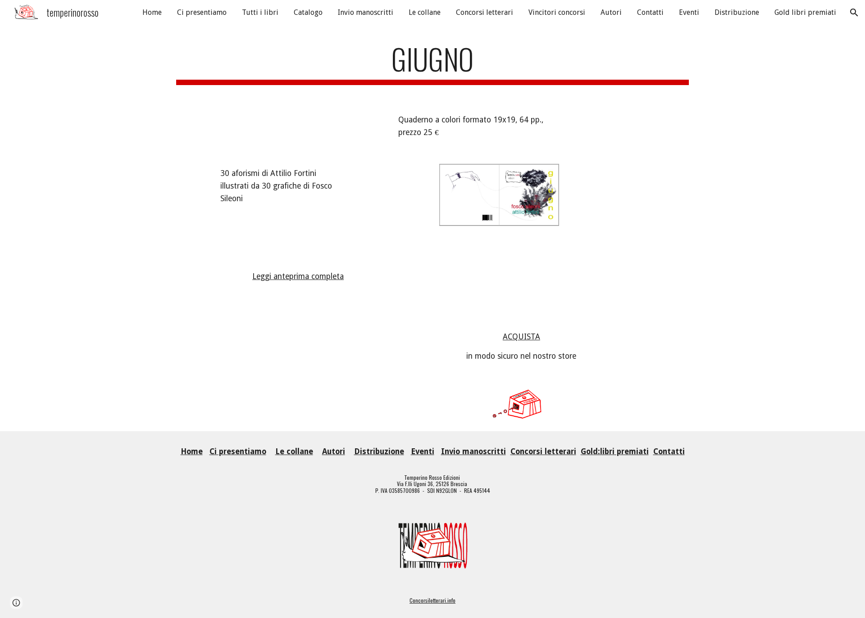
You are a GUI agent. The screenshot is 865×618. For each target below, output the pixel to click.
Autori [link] (611, 12)
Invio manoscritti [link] (365, 12)
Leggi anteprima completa (298, 276)
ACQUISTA (521, 336)
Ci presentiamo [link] (202, 12)
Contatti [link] (650, 12)
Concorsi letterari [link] (484, 12)
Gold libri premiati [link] (805, 12)
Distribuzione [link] (737, 12)
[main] (432, 63)
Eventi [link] (689, 12)
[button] (854, 12)
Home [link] (152, 12)
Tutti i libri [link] (260, 12)
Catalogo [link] (308, 12)
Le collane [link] (425, 12)
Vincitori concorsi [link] (556, 12)
